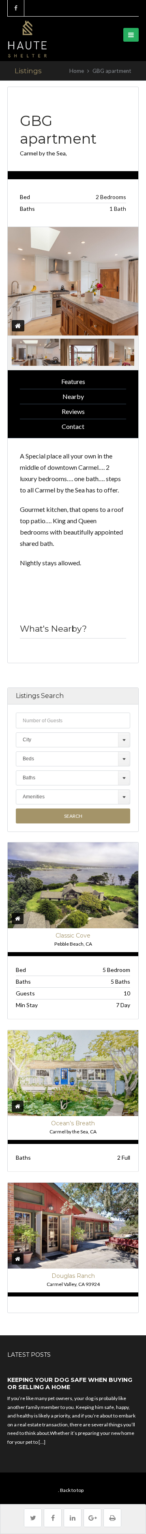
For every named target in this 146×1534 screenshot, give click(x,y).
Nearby (73, 396)
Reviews (73, 411)
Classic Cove (73, 935)
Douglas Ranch (73, 1275)
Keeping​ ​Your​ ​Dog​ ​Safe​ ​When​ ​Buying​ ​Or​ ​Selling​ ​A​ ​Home (70, 1383)
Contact (73, 426)
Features (73, 381)
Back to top (72, 1490)
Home (76, 71)
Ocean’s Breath (73, 1123)
